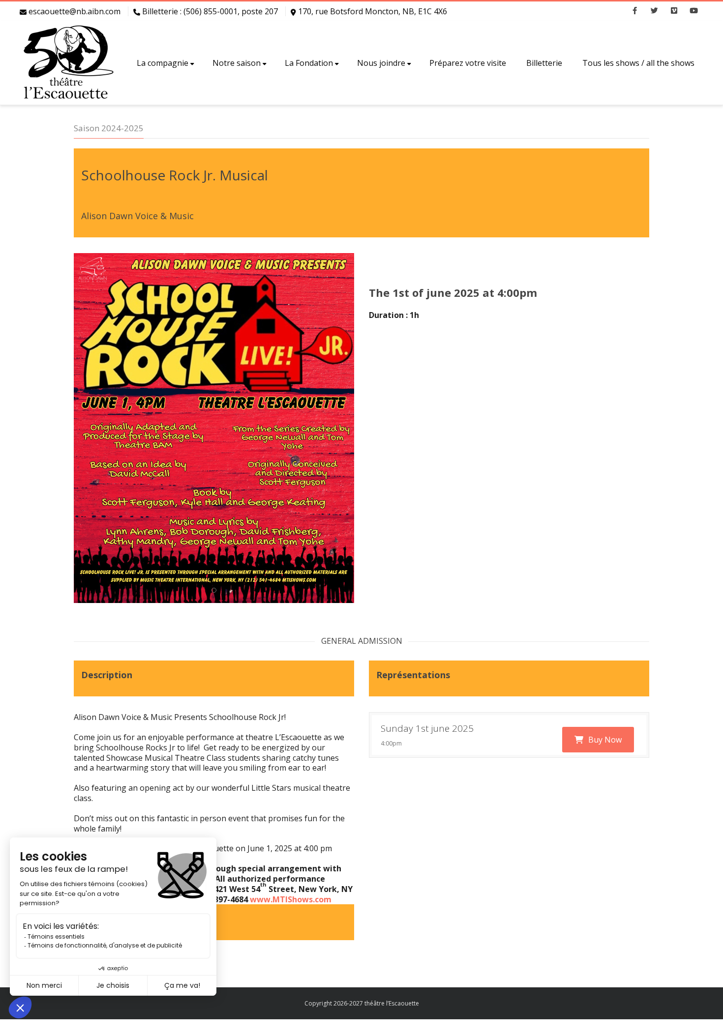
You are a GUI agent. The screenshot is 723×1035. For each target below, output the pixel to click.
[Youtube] (693, 11)
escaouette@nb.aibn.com (74, 11)
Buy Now (605, 739)
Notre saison (236, 63)
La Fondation (309, 63)
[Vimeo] (674, 11)
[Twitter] (654, 11)
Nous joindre (381, 63)
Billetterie (544, 63)
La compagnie (162, 63)
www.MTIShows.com (290, 899)
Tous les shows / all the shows (638, 63)
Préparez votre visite (467, 63)
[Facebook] (634, 11)
